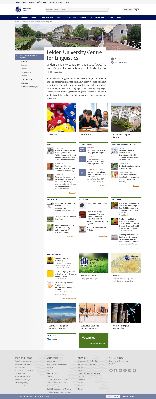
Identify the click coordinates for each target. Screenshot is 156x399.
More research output (133, 248)
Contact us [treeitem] (24, 83)
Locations (81, 377)
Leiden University (21, 2)
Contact (80, 389)
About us (60, 17)
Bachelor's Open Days (22, 380)
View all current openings (96, 343)
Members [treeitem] (24, 76)
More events (103, 185)
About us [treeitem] (24, 61)
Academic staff (47, 17)
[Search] (106, 10)
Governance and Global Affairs (57, 364)
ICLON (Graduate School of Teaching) (59, 389)
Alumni (110, 17)
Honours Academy (53, 386)
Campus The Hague (97, 17)
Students (31, 2)
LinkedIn (52, 340)
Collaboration (72, 17)
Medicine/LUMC (52, 373)
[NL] (128, 10)
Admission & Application (23, 386)
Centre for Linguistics (121, 62)
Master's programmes (22, 364)
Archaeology (51, 361)
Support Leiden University (86, 364)
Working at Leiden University (87, 361)
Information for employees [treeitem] (29, 87)
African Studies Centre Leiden (56, 383)
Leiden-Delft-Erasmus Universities (89, 373)
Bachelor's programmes (23, 361)
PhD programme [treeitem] (26, 72)
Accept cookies (113, 397)
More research (71, 236)
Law (48, 370)
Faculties (83, 17)
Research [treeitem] (24, 65)
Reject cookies (129, 397)
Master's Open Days (21, 383)
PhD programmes (21, 367)
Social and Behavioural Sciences (57, 380)
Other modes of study (22, 377)
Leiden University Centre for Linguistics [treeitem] (28, 57)
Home (17, 22)
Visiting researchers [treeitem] (27, 79)
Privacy (80, 386)
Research (24, 17)
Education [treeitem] (24, 69)
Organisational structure (55, 2)
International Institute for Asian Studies (59, 392)
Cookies (80, 383)
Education (35, 17)
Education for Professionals (24, 370)
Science (49, 377)
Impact (80, 370)
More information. (44, 396)
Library (68, 2)
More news (72, 193)
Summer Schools (20, 373)
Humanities (25, 22)
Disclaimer (81, 380)
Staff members (41, 2)
